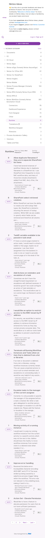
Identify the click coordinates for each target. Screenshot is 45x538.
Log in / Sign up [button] (36, 37)
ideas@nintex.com (21, 22)
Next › (25, 522)
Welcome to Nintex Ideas (26, 12)
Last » (32, 522)
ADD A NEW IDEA (23, 43)
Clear (39, 48)
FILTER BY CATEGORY (13, 48)
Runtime (22, 192)
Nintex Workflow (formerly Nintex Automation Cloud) (21, 189)
